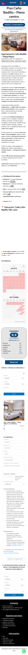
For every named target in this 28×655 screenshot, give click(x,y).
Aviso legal (5, 638)
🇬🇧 (21, 4)
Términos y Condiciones (9, 643)
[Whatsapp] (24, 651)
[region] (14, 42)
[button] (14, 2)
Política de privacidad (8, 640)
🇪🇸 (21, 2)
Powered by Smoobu (20, 321)
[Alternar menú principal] (24, 3)
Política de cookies (7, 641)
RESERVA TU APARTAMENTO (14, 24)
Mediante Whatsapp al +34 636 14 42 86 (13, 607)
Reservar (14, 362)
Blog (4, 636)
